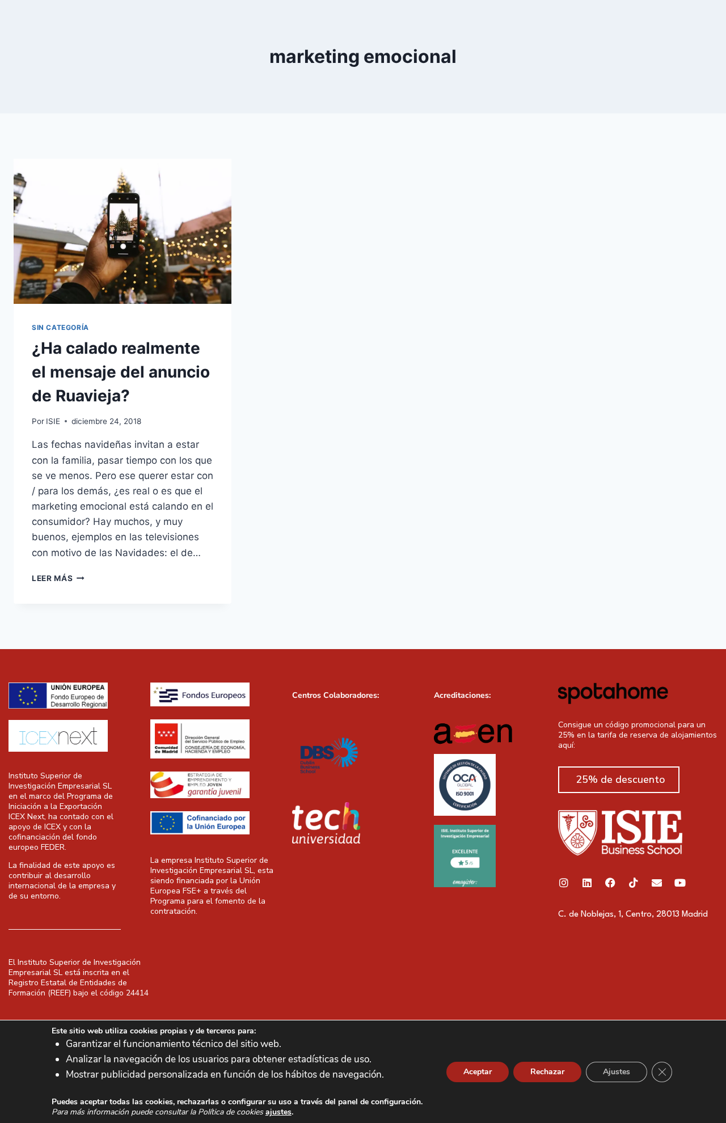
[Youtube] (680, 882)
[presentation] (122, 231)
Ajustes (616, 1071)
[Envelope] (657, 882)
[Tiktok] (633, 882)
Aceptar (477, 1071)
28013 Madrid (682, 914)
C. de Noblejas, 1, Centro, (607, 914)
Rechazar (547, 1071)
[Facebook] (610, 882)
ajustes (278, 1112)
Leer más (58, 578)
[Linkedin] (587, 882)
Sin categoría (60, 327)
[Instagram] (564, 882)
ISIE (53, 421)
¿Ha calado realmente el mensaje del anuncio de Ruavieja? (121, 371)
